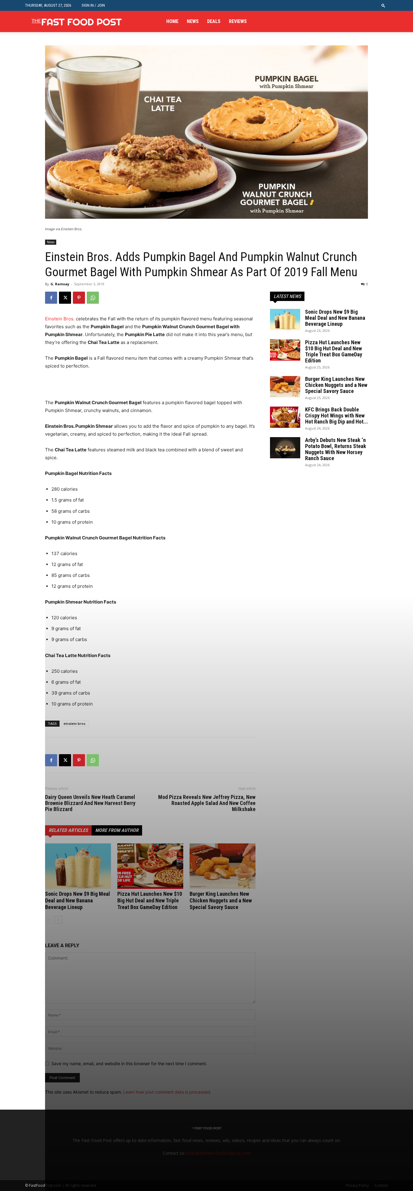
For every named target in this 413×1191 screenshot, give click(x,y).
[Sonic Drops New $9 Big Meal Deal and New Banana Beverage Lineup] (285, 319)
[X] (65, 298)
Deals (213, 21)
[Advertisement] (116, 387)
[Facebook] (51, 298)
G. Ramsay (59, 284)
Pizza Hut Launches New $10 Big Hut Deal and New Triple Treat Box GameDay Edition (333, 351)
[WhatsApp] (93, 298)
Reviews (238, 21)
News (193, 21)
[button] (383, 5)
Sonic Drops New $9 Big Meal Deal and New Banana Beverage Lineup (335, 318)
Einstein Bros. (60, 319)
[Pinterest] (79, 298)
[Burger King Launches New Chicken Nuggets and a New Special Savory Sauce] (285, 386)
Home (172, 21)
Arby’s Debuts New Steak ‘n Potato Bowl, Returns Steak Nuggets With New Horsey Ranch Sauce (335, 449)
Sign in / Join (93, 5)
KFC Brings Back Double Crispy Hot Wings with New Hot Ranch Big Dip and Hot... (336, 415)
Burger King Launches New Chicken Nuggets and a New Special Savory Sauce (336, 385)
